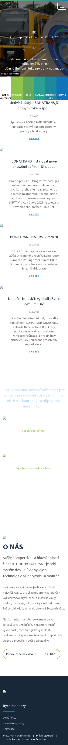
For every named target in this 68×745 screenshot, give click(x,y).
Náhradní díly (50, 97)
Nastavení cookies (36, 739)
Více (34, 48)
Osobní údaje (12, 739)
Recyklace (9, 729)
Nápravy (39, 95)
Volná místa (9, 717)
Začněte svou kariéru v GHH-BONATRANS (34, 508)
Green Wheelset (5, 97)
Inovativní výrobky (13, 723)
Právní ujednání (44, 735)
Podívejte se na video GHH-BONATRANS (31, 654)
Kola (28, 95)
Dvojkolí (17, 95)
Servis (62, 95)
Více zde (34, 138)
